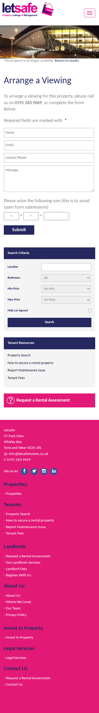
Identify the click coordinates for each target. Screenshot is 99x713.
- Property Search (17, 514)
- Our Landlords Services (22, 563)
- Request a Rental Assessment (27, 556)
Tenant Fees (16, 378)
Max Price (14, 299)
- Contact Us (13, 685)
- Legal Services (15, 658)
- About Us (12, 596)
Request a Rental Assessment (43, 400)
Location (13, 266)
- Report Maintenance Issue (25, 527)
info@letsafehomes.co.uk (28, 454)
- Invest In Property (18, 638)
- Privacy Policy (15, 615)
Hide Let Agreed (18, 310)
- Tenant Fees (14, 533)
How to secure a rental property (30, 363)
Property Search (19, 355)
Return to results (67, 61)
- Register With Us (17, 575)
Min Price (13, 288)
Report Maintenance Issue (26, 370)
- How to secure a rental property (29, 520)
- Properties (13, 494)
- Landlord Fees (15, 569)
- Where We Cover (17, 602)
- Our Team (12, 608)
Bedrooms (14, 277)
